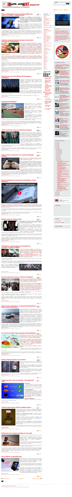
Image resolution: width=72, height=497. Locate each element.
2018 (57, 143)
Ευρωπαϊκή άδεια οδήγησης (48, 25)
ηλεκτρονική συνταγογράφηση (46, 29)
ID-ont (5, 55)
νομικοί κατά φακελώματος (48, 43)
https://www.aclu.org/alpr (29, 253)
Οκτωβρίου (58, 151)
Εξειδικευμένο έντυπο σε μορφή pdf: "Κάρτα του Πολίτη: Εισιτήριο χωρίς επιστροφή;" (64, 125)
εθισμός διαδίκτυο (46, 23)
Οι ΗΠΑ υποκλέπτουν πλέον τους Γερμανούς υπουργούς (62, 168)
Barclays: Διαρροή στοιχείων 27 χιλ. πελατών (13, 359)
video (44, 68)
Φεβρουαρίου (59, 160)
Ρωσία (45, 50)
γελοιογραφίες (46, 19)
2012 (57, 193)
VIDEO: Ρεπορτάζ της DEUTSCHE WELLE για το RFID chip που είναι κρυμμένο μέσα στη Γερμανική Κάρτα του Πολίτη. (65, 97)
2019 (57, 142)
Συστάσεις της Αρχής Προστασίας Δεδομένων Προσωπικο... (62, 163)
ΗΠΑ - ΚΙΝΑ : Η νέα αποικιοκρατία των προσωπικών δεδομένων (64, 111)
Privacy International (48, 99)
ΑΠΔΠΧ (45, 17)
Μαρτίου (58, 159)
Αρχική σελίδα (21, 478)
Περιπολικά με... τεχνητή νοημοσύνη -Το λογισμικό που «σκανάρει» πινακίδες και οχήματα (15, 246)
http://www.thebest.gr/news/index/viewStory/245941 (33, 387)
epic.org (46, 96)
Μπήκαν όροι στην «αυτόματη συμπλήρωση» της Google (61, 188)
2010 (57, 195)
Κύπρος (45, 42)
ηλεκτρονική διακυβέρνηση (48, 27)
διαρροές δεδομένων (47, 20)
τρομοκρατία (46, 52)
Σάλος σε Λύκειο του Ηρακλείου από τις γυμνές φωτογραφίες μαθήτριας (17, 155)
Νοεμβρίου (58, 150)
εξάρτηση (45, 24)
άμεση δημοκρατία (46, 15)
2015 (57, 147)
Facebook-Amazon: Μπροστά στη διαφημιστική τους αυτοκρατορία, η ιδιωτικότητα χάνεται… (64, 104)
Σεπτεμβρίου (59, 152)
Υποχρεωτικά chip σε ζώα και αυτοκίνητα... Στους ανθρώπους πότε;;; (17, 380)
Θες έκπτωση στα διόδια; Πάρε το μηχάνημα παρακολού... (62, 180)
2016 (57, 146)
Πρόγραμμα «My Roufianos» (9, 101)
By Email (67, 9)
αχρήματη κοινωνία (47, 18)
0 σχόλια (39, 37)
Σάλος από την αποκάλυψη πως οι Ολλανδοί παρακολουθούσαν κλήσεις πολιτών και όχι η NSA (18, 306)
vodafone (45, 69)
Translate (62, 222)
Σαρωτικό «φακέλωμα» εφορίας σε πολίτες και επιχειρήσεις (17, 277)
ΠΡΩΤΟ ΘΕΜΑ (34, 43)
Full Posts (57, 9)
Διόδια (45, 21)
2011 (57, 194)
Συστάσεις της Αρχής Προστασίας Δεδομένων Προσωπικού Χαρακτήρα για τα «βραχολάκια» (17, 40)
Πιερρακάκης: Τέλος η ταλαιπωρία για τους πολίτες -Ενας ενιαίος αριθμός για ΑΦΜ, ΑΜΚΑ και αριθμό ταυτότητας (62, 65)
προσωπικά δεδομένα (47, 49)
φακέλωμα (45, 53)
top (2, 481)
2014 (57, 148)
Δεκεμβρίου (58, 149)
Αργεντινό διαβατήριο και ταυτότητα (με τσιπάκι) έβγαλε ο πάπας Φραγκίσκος (18, 180)
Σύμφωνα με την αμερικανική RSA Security (24, 413)
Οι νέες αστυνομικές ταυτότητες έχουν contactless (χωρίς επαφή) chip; (65, 81)
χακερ (44, 54)
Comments (61, 9)
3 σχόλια (39, 404)
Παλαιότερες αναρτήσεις (36, 478)
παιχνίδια (45, 47)
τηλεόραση (45, 51)
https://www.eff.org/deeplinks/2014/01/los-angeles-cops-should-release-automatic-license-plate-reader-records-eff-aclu (30, 255)
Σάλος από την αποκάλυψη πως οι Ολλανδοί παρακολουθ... (62, 179)
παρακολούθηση (46, 48)
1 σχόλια (39, 357)
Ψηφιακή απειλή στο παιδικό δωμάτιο (62, 173)
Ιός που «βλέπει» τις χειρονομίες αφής (62, 189)
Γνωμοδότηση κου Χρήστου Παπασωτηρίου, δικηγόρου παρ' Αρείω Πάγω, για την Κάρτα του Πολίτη (64, 89)
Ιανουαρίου (58, 190)
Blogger (49, 109)
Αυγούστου (58, 153)
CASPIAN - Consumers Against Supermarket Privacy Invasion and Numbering (48, 86)
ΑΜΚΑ (45, 16)
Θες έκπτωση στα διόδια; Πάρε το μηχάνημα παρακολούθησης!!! (18, 333)
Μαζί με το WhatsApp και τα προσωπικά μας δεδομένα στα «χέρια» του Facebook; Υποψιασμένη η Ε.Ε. (17, 14)
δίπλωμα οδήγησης (47, 22)
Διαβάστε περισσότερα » (5, 34)
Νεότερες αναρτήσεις (6, 478)
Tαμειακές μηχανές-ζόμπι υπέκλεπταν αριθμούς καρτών (62, 186)
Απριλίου (58, 158)
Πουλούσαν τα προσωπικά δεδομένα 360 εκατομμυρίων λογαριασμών (16, 77)
